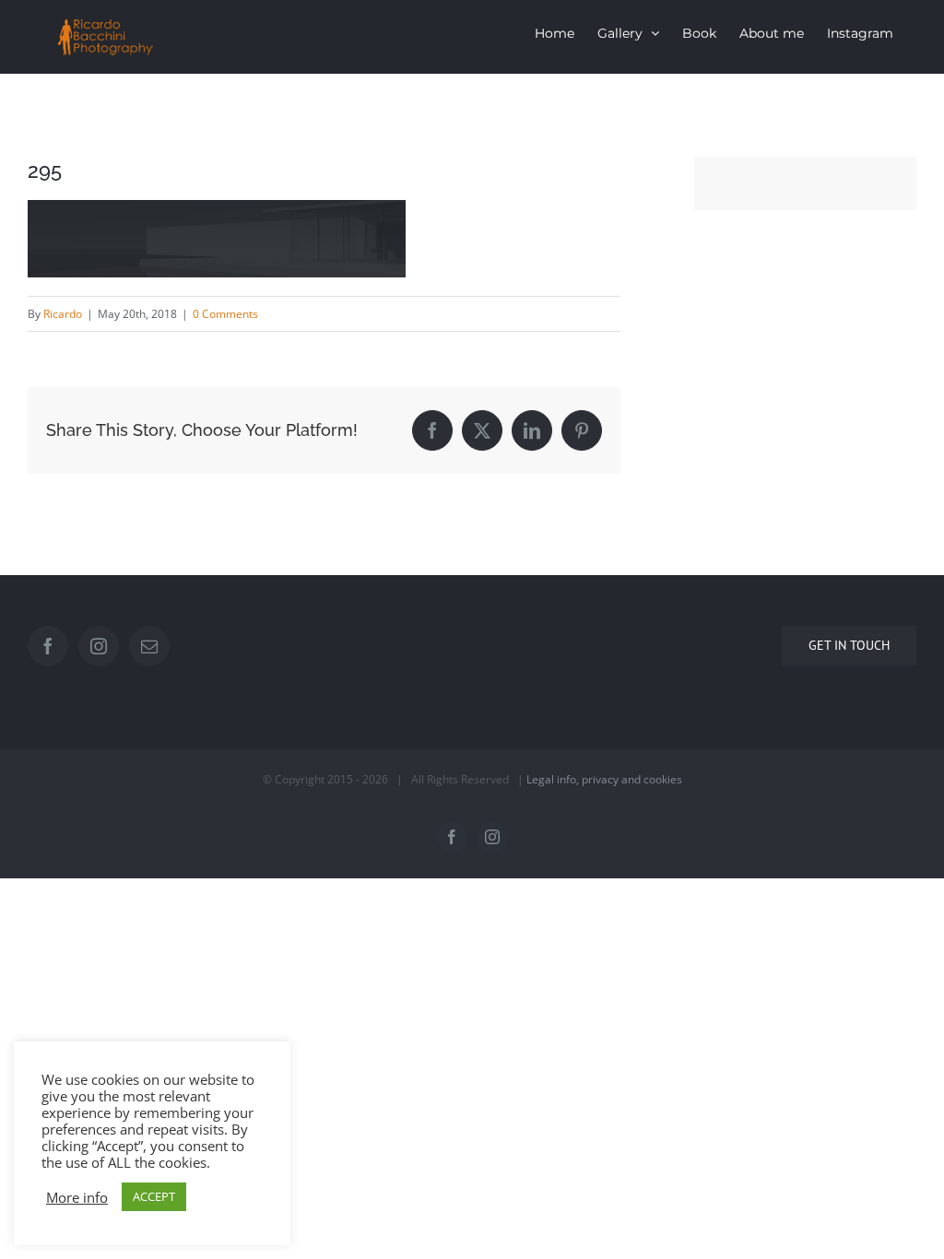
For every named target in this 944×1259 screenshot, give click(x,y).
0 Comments (225, 314)
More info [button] (77, 1197)
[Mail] (149, 646)
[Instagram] (98, 646)
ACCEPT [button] (154, 1196)
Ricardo (62, 314)
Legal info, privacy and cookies (604, 779)
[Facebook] (48, 646)
